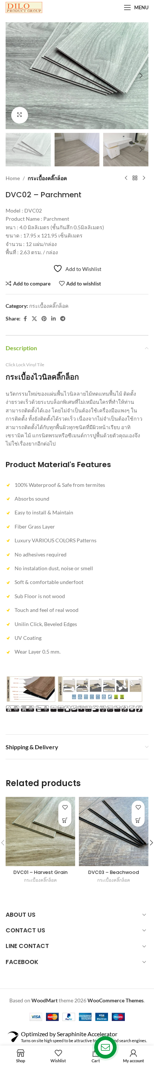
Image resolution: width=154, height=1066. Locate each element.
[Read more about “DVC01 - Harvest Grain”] (64, 820)
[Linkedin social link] (53, 319)
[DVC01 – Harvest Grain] (40, 831)
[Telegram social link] (63, 319)
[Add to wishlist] (64, 807)
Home (13, 178)
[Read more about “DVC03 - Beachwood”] (138, 820)
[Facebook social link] (25, 319)
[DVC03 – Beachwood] (113, 831)
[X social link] (34, 319)
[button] (13, 75)
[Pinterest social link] (44, 319)
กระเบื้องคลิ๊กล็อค (47, 178)
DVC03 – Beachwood (113, 872)
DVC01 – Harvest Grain (40, 872)
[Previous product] (125, 178)
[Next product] (143, 178)
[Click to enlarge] (19, 115)
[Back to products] (134, 178)
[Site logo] (24, 7)
